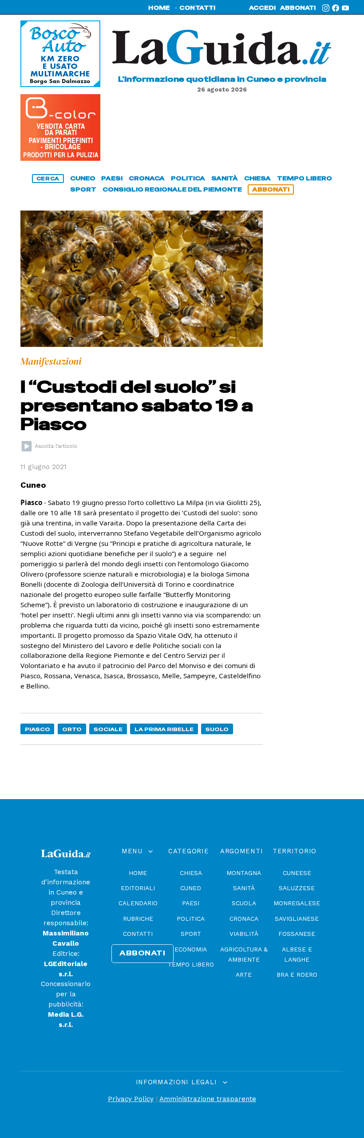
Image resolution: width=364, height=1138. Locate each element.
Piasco (37, 729)
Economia (190, 949)
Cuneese (297, 872)
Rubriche (138, 918)
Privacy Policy (131, 1099)
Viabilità (243, 933)
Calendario (138, 903)
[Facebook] (335, 8)
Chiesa (191, 872)
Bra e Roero (297, 974)
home (159, 8)
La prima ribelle (164, 729)
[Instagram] (325, 8)
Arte (244, 974)
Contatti (138, 933)
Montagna (243, 872)
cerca (47, 178)
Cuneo (190, 887)
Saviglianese (297, 918)
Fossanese (296, 933)
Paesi (190, 903)
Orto (72, 729)
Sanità (244, 887)
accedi (262, 8)
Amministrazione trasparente (207, 1099)
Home (138, 872)
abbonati (298, 8)
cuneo (82, 178)
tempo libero (304, 178)
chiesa (257, 178)
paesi (112, 178)
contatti (197, 8)
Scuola (244, 903)
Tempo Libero (191, 964)
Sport (191, 933)
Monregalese (296, 903)
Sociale (108, 729)
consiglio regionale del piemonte (172, 189)
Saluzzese (297, 887)
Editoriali (138, 887)
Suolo (217, 729)
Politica (191, 918)
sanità (224, 178)
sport (83, 189)
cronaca (147, 178)
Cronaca (243, 918)
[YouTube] (345, 8)
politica (188, 178)
